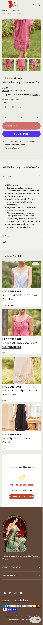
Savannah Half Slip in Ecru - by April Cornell (19, 405)
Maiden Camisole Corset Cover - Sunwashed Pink (20, 358)
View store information (12, 153)
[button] (3, 4)
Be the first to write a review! (20, 508)
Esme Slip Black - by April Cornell (16, 451)
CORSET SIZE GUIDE (10, 104)
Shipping (5, 93)
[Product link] (20, 300)
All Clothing (15, 10)
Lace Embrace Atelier (19, 567)
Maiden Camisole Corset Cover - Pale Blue (20, 312)
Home (4, 10)
